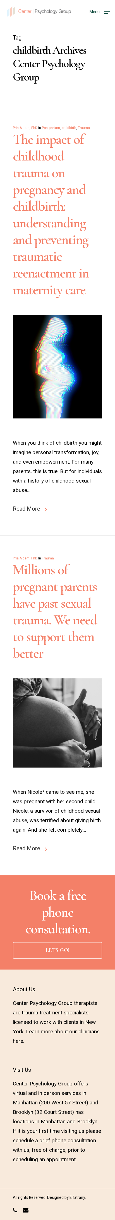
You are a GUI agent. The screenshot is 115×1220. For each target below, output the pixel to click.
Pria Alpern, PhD (25, 127)
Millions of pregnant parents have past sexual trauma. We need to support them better (55, 611)
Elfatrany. (78, 1197)
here (18, 1041)
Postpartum (51, 127)
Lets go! (57, 950)
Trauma (84, 127)
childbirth (69, 127)
